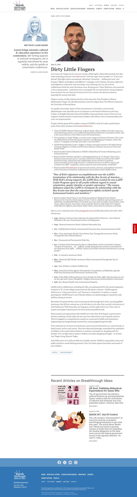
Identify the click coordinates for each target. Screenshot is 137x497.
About (91, 5)
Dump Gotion (109, 9)
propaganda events (86, 210)
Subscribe (113, 5)
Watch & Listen (62, 9)
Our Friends (98, 5)
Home (53, 16)
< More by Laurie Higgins (39, 72)
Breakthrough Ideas (19, 5)
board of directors (85, 126)
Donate (106, 5)
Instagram (76, 462)
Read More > (93, 406)
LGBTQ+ (54, 352)
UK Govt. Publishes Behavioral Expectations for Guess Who (105, 389)
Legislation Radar (77, 9)
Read (53, 9)
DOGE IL (118, 9)
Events (99, 9)
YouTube (70, 462)
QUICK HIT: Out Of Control (103, 414)
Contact (121, 5)
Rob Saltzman (72, 167)
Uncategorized (66, 352)
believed (79, 76)
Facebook (59, 462)
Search (123, 8)
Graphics (91, 9)
